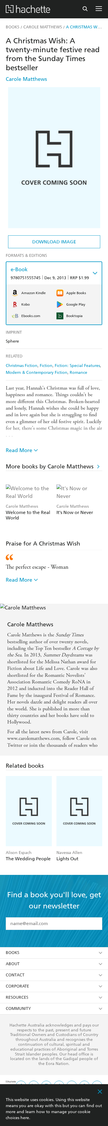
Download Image (54, 242)
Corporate (17, 985)
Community (18, 1007)
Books (12, 951)
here (24, 1117)
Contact (15, 974)
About (13, 963)
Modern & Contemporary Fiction (36, 372)
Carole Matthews (26, 79)
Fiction (46, 365)
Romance (78, 372)
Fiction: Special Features (77, 365)
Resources (17, 996)
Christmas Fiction (21, 365)
